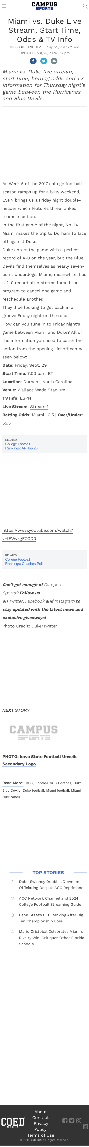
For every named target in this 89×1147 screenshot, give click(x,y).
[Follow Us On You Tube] (86, 1126)
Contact (40, 1117)
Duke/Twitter (44, 625)
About (40, 1111)
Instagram (64, 601)
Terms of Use (40, 1135)
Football (42, 783)
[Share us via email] (54, 61)
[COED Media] (13, 1127)
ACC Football (60, 783)
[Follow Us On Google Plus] (86, 1120)
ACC (29, 783)
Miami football (57, 790)
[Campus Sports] (45, 6)
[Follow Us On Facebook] (65, 1120)
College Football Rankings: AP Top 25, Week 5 (21, 448)
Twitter (16, 601)
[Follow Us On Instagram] (79, 1120)
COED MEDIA (32, 1140)
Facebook (34, 601)
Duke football (33, 790)
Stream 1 (39, 406)
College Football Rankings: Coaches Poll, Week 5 (24, 563)
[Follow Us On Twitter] (72, 1120)
